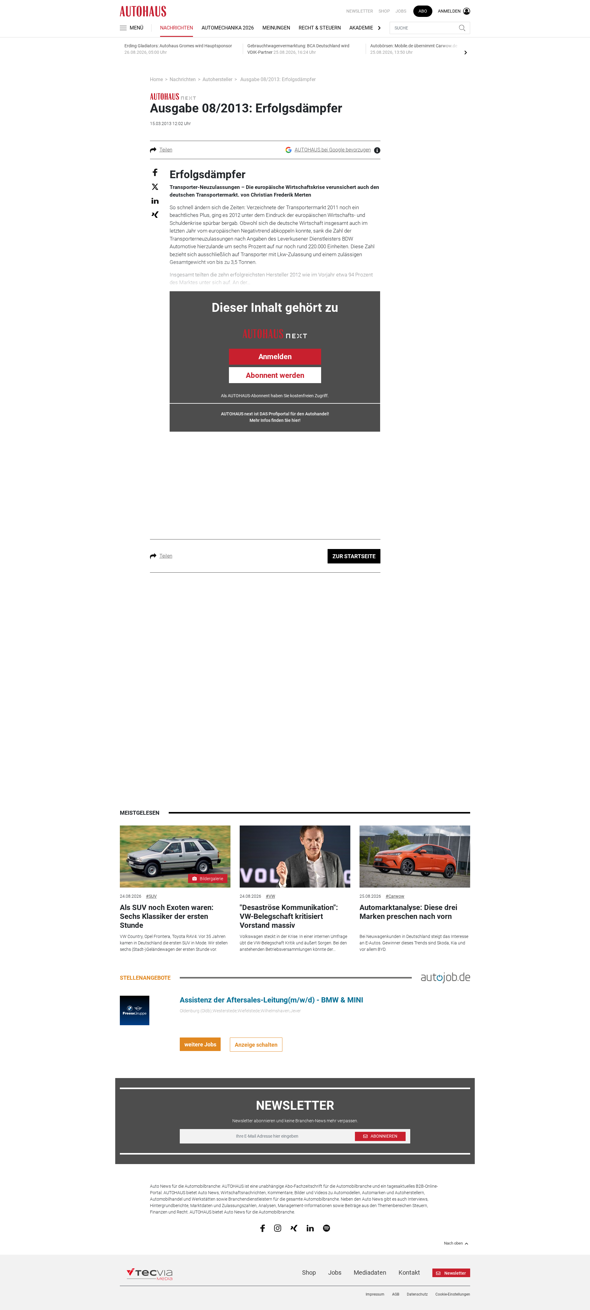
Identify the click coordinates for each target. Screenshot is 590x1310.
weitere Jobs (200, 1044)
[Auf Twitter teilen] (155, 186)
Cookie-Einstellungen (452, 1294)
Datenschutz (417, 1294)
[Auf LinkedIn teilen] (155, 200)
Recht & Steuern (320, 28)
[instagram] (277, 1228)
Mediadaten (370, 1272)
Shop (384, 11)
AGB (395, 1294)
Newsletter (359, 11)
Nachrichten (176, 28)
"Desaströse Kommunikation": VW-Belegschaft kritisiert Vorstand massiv (289, 916)
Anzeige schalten (256, 1044)
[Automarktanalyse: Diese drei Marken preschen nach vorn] (415, 857)
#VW (270, 896)
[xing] (293, 1227)
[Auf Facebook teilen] (155, 172)
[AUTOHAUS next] (173, 96)
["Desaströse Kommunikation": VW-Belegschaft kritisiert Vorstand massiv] (295, 857)
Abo (423, 11)
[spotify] (326, 1228)
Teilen (165, 150)
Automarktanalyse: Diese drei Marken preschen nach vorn (408, 912)
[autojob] (445, 977)
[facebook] (262, 1228)
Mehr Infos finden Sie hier (274, 420)
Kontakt (409, 1272)
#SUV (151, 896)
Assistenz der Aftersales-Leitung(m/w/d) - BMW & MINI (271, 1000)
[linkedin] (310, 1227)
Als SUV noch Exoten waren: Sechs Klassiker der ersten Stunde (167, 916)
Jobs (400, 11)
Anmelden (275, 356)
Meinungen (276, 28)
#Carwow (395, 896)
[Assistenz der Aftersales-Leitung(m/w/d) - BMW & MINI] (134, 1010)
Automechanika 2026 (228, 28)
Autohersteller (217, 79)
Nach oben (453, 1243)
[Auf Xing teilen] (155, 214)
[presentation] (465, 52)
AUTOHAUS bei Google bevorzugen (333, 150)
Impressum (375, 1294)
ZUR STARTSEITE (354, 556)
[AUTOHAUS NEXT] (275, 333)
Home (156, 79)
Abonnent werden (275, 375)
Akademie (361, 28)
